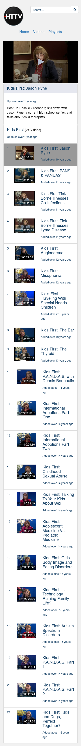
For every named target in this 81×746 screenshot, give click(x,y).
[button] (40, 62)
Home (24, 31)
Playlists (55, 31)
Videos (38, 31)
